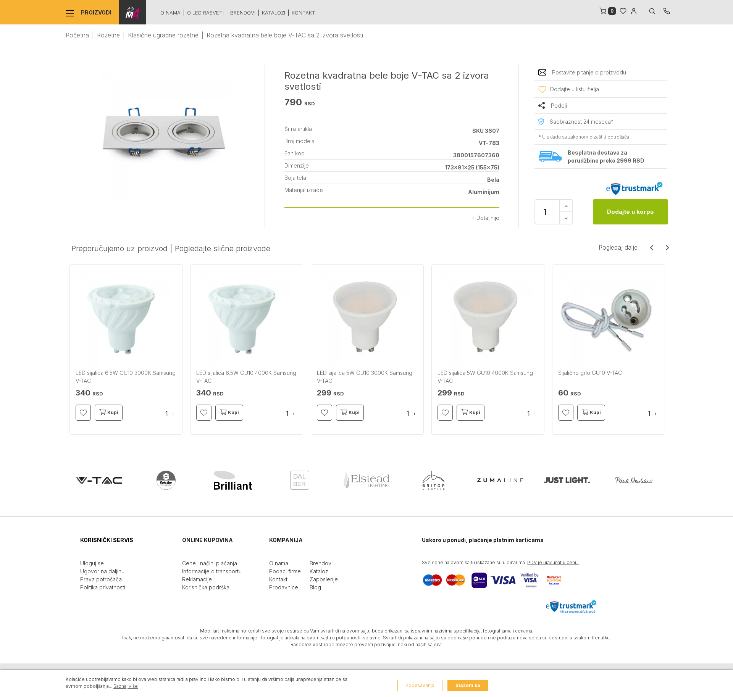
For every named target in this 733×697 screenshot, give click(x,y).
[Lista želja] (623, 10)
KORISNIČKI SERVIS (106, 540)
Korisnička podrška (205, 587)
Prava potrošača (101, 579)
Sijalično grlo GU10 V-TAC (590, 372)
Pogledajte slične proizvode (222, 248)
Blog (315, 587)
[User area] (633, 10)
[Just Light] (567, 480)
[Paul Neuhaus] (634, 480)
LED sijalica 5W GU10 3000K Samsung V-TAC (364, 376)
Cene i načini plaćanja (209, 563)
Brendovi (242, 13)
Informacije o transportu (212, 571)
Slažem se (467, 685)
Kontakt (303, 13)
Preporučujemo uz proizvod (119, 248)
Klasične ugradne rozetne (163, 35)
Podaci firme (285, 571)
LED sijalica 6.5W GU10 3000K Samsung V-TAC (126, 376)
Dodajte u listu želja (574, 89)
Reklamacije (197, 579)
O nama (170, 13)
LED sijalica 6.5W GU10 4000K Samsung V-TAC (246, 376)
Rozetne (108, 35)
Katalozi (273, 13)
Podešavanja (419, 685)
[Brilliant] (233, 480)
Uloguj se (92, 563)
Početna (77, 35)
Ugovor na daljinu (102, 571)
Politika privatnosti (102, 587)
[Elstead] (366, 480)
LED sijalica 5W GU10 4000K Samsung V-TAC (485, 376)
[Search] (654, 10)
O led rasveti (205, 13)
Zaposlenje (324, 579)
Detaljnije (487, 218)
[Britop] (433, 480)
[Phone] (666, 10)
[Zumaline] (500, 480)
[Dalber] (300, 480)
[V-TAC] (99, 480)
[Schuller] (166, 480)
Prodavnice (283, 587)
